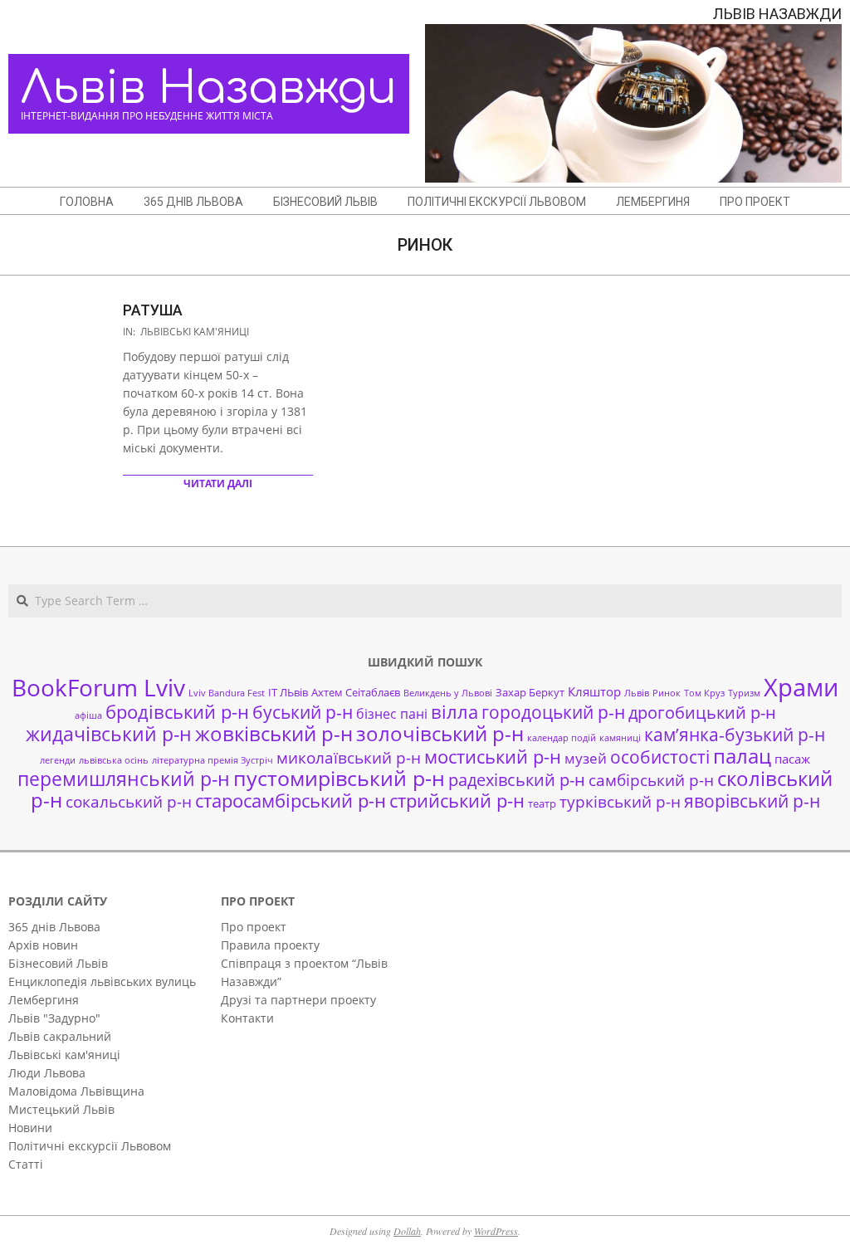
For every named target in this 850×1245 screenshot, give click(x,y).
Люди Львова (46, 1073)
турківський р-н (620, 801)
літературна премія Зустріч (212, 760)
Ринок (666, 693)
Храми (801, 687)
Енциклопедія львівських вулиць (102, 981)
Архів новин (43, 945)
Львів (636, 693)
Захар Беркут (530, 692)
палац (742, 756)
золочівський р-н (440, 733)
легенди (58, 760)
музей (585, 758)
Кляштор (594, 691)
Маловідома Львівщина (76, 1091)
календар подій (561, 738)
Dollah (407, 1231)
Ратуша (153, 310)
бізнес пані (391, 714)
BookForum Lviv (98, 687)
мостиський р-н (492, 756)
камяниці (620, 738)
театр (542, 803)
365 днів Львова (54, 927)
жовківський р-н (274, 733)
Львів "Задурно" (54, 1018)
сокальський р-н (129, 801)
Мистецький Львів (61, 1109)
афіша (88, 715)
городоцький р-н (553, 712)
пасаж (792, 758)
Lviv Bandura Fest (226, 693)
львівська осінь (114, 760)
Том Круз (704, 693)
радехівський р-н (516, 780)
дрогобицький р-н (702, 712)
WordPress (496, 1231)
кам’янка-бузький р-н (734, 734)
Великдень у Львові (447, 693)
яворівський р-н (752, 800)
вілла (454, 712)
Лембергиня (43, 1000)
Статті (25, 1164)
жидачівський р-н (109, 733)
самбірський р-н (651, 779)
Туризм (744, 693)
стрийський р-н (457, 800)
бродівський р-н (177, 711)
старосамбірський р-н (290, 800)
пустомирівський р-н (339, 778)
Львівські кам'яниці (194, 332)
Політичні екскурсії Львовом (89, 1146)
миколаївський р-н (348, 757)
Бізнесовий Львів (58, 963)
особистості (660, 757)
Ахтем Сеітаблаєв (355, 692)
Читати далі (217, 483)
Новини (30, 1127)
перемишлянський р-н (123, 778)
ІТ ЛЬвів (288, 692)
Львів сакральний (59, 1036)
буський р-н (302, 712)
